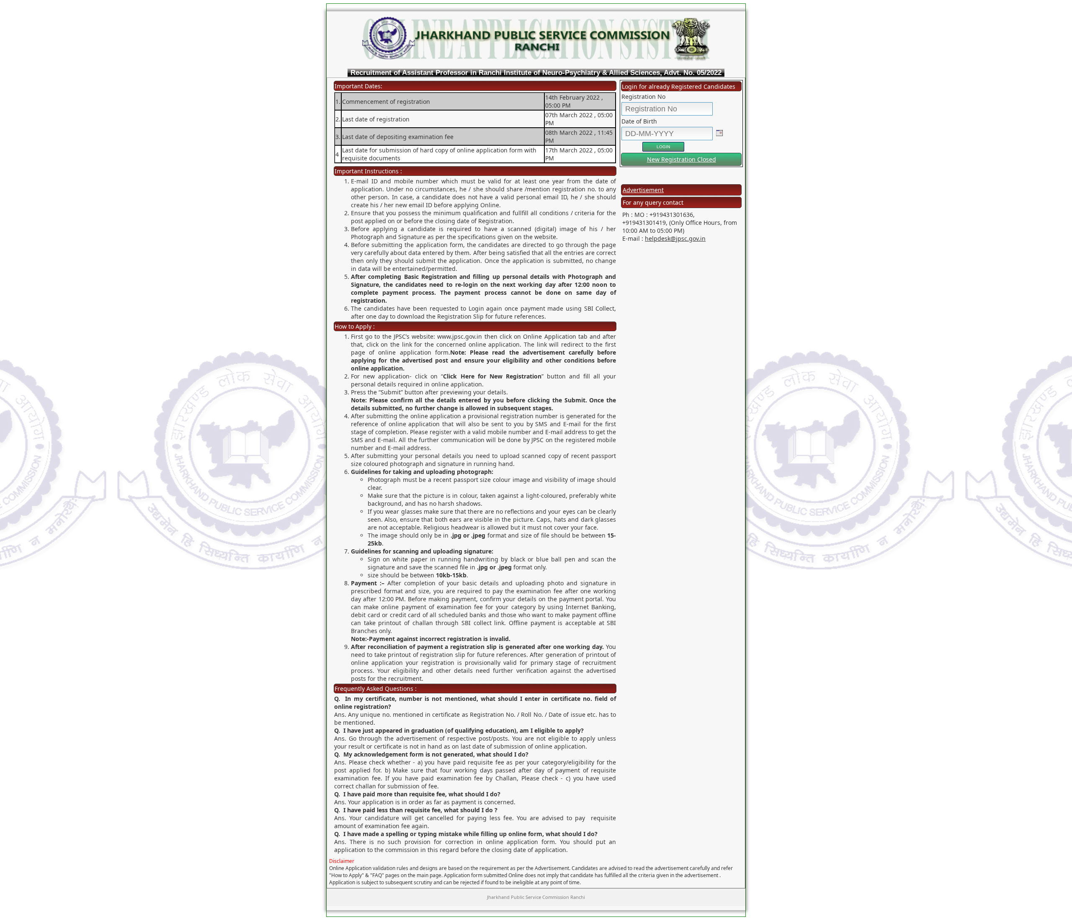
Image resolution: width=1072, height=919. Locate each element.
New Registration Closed (681, 159)
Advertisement (643, 190)
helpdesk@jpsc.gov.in (675, 238)
